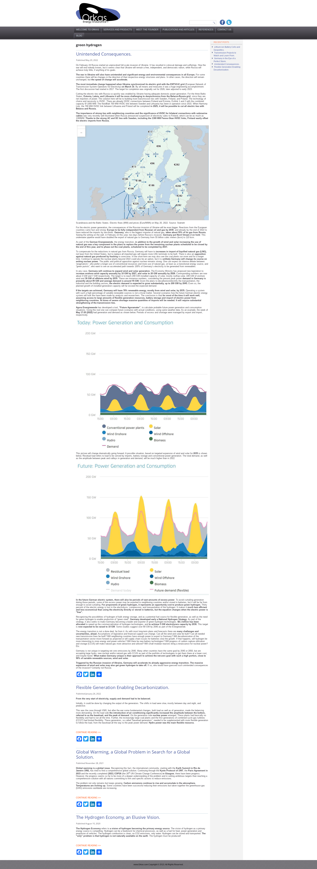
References (206, 29)
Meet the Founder (147, 29)
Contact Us (224, 29)
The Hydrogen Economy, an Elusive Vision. (118, 817)
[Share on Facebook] (222, 22)
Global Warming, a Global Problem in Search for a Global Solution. (133, 754)
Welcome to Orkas (87, 29)
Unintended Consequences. (104, 54)
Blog (79, 35)
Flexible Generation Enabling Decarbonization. (122, 687)
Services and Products (117, 29)
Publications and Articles (178, 29)
